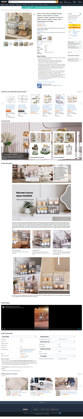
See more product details (43, 79)
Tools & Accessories (13, 10)
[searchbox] (34, 2)
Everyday (46, 4)
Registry (32, 4)
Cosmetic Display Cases (27, 10)
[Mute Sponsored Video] (26, 389)
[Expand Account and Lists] (71, 2)
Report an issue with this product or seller (46, 81)
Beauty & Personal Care (5, 10)
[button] (2, 5)
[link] (11, 106)
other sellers (51, 32)
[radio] (6, 44)
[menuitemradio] (78, 329)
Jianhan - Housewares (76, 31)
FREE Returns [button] (40, 31)
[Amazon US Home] (25, 409)
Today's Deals (12, 4)
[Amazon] (4, 1)
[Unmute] (80, 329)
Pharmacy (41, 4)
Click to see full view (18, 40)
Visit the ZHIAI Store (41, 22)
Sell (29, 4)
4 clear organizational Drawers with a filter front (14, 307)
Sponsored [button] (2, 375)
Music (36, 4)
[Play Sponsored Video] (41, 384)
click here (31, 366)
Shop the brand (59, 85)
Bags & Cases (19, 10)
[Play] (2, 329)
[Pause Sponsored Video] (26, 386)
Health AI (6, 4)
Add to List (70, 52)
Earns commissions (16, 306)
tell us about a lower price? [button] (14, 370)
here (27, 364)
